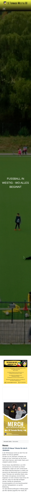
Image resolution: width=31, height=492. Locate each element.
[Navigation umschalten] (4, 9)
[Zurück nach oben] (28, 489)
